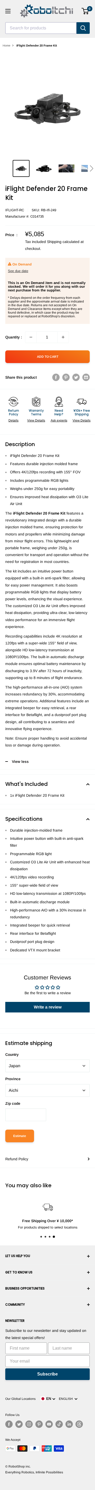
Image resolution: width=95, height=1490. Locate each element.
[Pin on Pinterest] (66, 377)
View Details (36, 420)
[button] (91, 168)
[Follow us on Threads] (79, 1424)
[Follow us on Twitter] (19, 1424)
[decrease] (30, 337)
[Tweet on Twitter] (76, 377)
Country (12, 1054)
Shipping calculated (63, 242)
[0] (85, 11)
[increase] (63, 337)
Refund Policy (16, 1159)
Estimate (19, 1136)
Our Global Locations (20, 1399)
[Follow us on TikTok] (59, 1424)
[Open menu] (8, 11)
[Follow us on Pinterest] (39, 1424)
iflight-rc (14, 210)
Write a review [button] (47, 1007)
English (66, 1399)
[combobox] (41, 28)
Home (6, 45)
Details (13, 420)
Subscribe (47, 1374)
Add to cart (47, 357)
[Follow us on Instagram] (29, 1424)
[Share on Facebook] (56, 377)
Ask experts (59, 420)
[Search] (83, 28)
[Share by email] (86, 377)
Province (13, 1079)
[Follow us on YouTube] (49, 1424)
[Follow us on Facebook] (9, 1424)
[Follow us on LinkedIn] (69, 1424)
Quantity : (13, 337)
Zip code (12, 1103)
